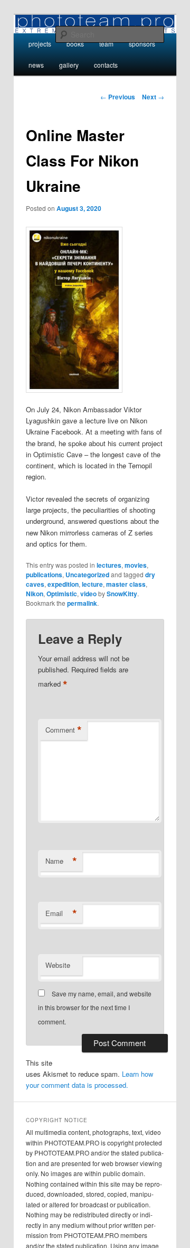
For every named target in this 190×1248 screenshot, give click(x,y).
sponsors (142, 43)
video (88, 593)
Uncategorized (87, 574)
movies (136, 565)
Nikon (34, 593)
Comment (63, 730)
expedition (63, 584)
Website (57, 965)
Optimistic (61, 593)
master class (126, 584)
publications (44, 574)
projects (39, 43)
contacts (106, 64)
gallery (69, 64)
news (36, 64)
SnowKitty (122, 593)
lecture (92, 584)
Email (61, 913)
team (106, 43)
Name (61, 861)
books (75, 43)
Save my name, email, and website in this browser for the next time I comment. (94, 1007)
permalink (82, 603)
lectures (109, 565)
